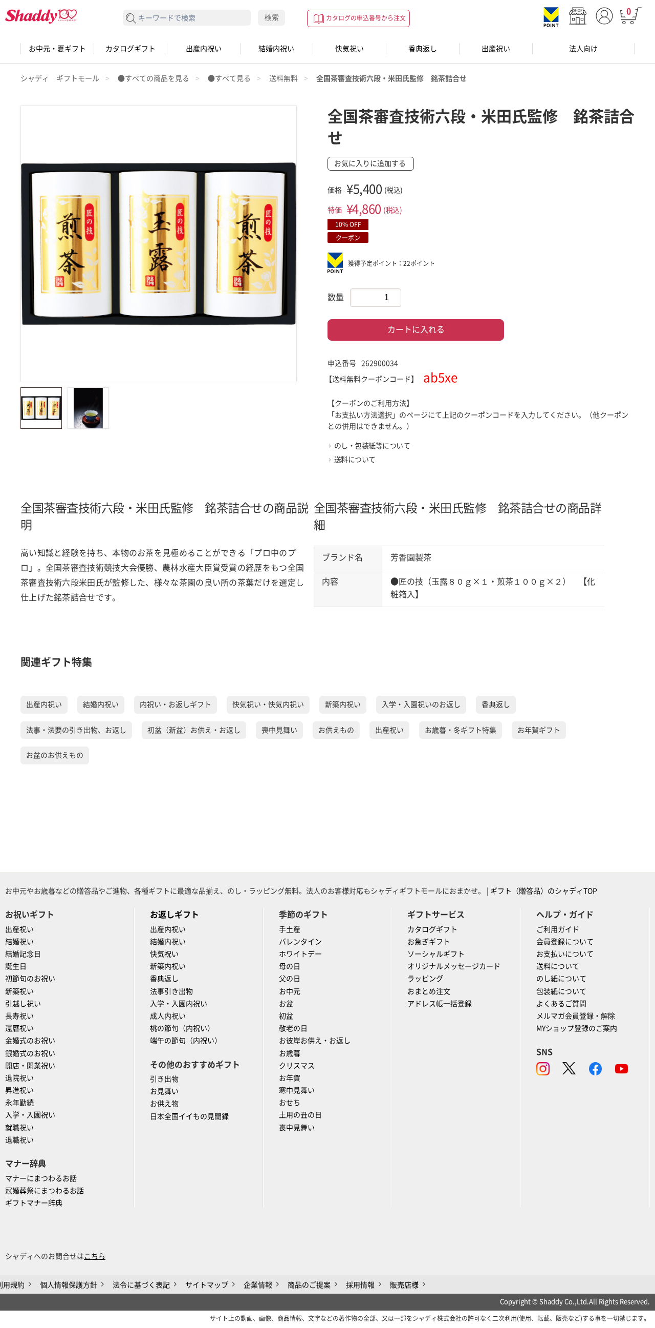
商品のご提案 (309, 1285)
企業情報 (258, 1285)
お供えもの (336, 730)
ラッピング (425, 978)
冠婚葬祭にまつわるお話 (44, 1190)
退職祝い (19, 1140)
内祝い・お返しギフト (175, 704)
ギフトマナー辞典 (33, 1203)
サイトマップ (206, 1285)
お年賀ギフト (538, 730)
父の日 (289, 978)
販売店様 (404, 1285)
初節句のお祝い (30, 978)
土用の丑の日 (300, 1114)
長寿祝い (19, 1016)
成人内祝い (168, 1016)
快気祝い (349, 48)
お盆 (286, 1003)
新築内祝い (343, 704)
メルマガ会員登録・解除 (575, 1016)
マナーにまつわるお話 (41, 1178)
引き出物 (164, 1079)
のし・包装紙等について (372, 445)
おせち (289, 1102)
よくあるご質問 (561, 1003)
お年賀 (289, 1078)
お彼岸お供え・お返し (315, 1040)
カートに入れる (416, 329)
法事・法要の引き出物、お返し (76, 730)
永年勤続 (19, 1102)
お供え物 (164, 1103)
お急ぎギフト (428, 941)
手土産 (289, 929)
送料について (355, 459)
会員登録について (565, 941)
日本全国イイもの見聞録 (189, 1116)
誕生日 (16, 966)
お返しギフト (174, 914)
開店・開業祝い (30, 1065)
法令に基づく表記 (141, 1285)
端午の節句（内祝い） (186, 1040)
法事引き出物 (171, 991)
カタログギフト (130, 48)
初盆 (286, 1016)
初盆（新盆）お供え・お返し (194, 730)
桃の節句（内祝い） (182, 1028)
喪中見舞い (279, 730)
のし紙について (561, 978)
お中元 (289, 991)
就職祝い (19, 1127)
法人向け (583, 48)
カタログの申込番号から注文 (366, 18)
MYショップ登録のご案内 (576, 1028)
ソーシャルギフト (436, 954)
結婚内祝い (276, 48)
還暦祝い (19, 1028)
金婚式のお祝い (30, 1040)
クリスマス (297, 1065)
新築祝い (19, 991)
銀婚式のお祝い (30, 1053)
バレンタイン (300, 941)
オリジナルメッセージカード (453, 966)
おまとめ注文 (428, 991)
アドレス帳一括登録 (439, 1003)
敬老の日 (293, 1028)
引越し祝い (23, 1003)
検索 (272, 17)
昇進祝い (19, 1090)
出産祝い (496, 48)
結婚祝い (19, 941)
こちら (94, 1256)
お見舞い (164, 1091)
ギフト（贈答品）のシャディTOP (543, 891)
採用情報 (360, 1285)
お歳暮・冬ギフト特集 (460, 730)
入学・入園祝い (30, 1114)
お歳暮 (289, 1053)
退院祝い (19, 1078)
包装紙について (561, 991)
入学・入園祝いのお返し (421, 704)
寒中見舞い (297, 1090)
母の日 (289, 966)
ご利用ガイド (557, 929)
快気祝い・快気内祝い (268, 704)
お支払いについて (565, 954)
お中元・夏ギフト (57, 48)
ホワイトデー (300, 954)
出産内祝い (204, 48)
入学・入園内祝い (178, 1003)
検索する (131, 18)
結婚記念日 (23, 954)
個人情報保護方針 (68, 1285)
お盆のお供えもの (54, 755)
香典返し (422, 48)
